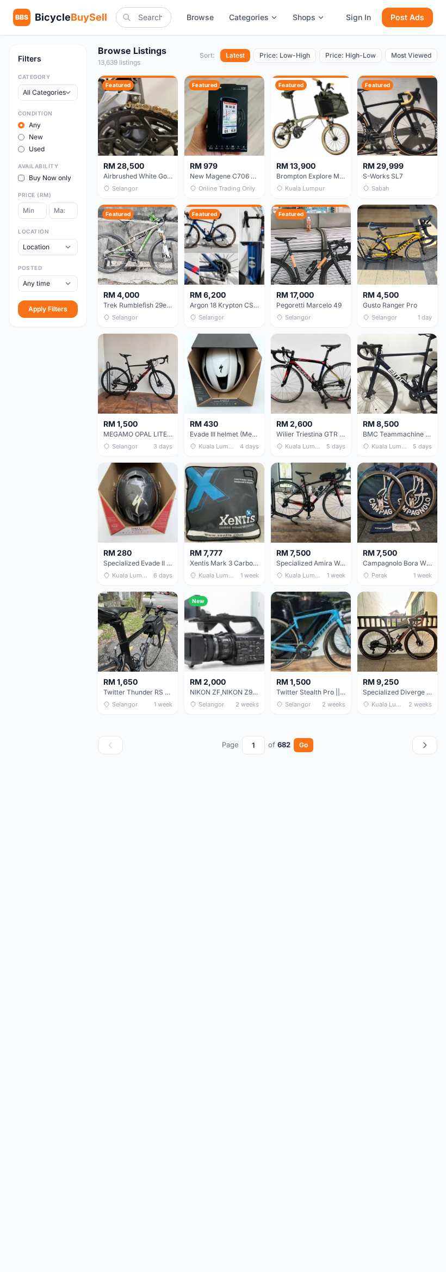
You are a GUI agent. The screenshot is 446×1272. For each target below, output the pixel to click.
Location (33, 231)
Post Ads (407, 17)
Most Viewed (411, 55)
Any (35, 125)
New (36, 137)
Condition (35, 113)
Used (37, 149)
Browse (200, 17)
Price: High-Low (350, 55)
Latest (235, 55)
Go (303, 745)
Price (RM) (34, 195)
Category (34, 76)
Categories (249, 17)
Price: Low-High (284, 55)
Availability (38, 166)
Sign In (358, 17)
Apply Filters (47, 309)
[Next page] (424, 745)
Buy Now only (50, 178)
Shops (304, 17)
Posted (30, 268)
